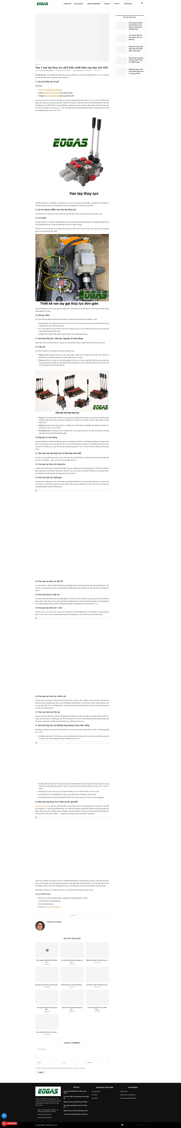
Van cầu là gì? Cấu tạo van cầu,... (47, 1032)
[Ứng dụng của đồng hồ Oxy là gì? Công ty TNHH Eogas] (47, 974)
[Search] (145, 4)
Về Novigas (128, 4)
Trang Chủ (67, 4)
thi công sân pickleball (88, 1125)
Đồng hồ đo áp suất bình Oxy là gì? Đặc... (76, 1102)
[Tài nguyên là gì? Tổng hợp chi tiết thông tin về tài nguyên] (47, 997)
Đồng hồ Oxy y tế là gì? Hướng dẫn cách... (76, 1110)
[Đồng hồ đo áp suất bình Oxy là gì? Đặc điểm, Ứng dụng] (97, 950)
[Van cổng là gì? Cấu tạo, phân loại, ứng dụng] (97, 997)
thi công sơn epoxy (100, 1125)
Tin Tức (117, 4)
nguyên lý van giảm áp (51, 93)
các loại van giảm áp (52, 96)
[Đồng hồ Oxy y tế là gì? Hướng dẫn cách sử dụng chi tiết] (72, 974)
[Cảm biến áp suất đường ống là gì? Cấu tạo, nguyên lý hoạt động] (72, 997)
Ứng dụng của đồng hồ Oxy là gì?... (47, 985)
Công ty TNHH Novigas (42, 806)
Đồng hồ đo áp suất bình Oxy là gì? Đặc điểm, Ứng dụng (136, 49)
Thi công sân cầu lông (74, 1125)
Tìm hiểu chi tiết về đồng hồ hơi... (97, 985)
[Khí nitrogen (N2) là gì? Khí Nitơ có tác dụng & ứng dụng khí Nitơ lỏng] (47, 950)
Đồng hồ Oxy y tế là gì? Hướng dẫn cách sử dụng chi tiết (136, 71)
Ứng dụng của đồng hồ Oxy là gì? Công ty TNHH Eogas (136, 60)
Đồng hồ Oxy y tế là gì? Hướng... (72, 985)
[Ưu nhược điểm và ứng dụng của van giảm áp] (72, 950)
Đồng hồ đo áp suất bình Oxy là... (97, 960)
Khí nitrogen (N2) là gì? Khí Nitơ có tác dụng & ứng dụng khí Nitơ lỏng (136, 26)
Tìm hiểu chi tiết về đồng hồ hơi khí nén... (76, 1114)
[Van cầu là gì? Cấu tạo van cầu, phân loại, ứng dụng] (47, 1022)
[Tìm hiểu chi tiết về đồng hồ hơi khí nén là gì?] (97, 974)
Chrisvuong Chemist (47, 70)
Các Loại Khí (78, 4)
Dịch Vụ (107, 4)
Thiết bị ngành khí (93, 4)
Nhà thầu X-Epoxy (62, 1125)
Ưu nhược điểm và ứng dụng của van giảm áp (135, 37)
